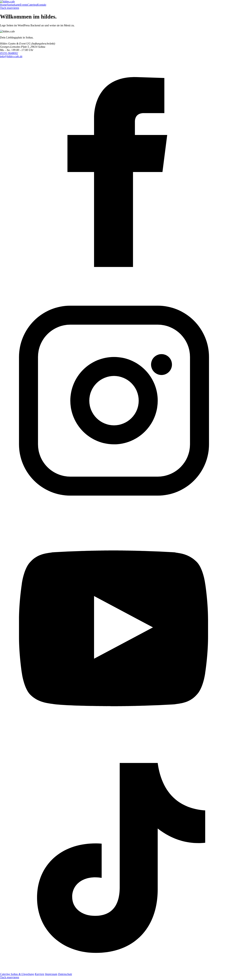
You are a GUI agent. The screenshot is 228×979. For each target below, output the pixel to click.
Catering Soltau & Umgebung (17, 974)
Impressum (51, 974)
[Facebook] (114, 285)
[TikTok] (114, 970)
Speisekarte (13, 4)
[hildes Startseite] (7, 1)
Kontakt (41, 4)
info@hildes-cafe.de (11, 56)
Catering (32, 4)
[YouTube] (114, 742)
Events (23, 4)
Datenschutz (65, 974)
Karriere (39, 974)
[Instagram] (114, 513)
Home (3, 4)
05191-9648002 (9, 53)
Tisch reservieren (9, 7)
